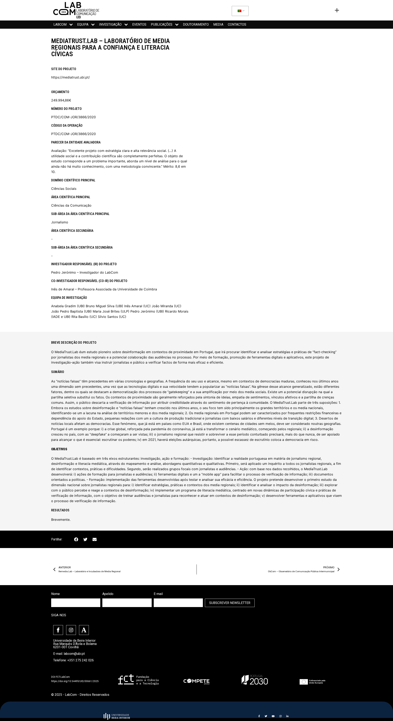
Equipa (82, 24)
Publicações (161, 24)
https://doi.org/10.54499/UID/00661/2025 (75, 681)
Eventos (139, 24)
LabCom (60, 24)
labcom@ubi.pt (74, 654)
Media (218, 24)
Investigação (110, 24)
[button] (76, 539)
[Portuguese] (239, 11)
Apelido (107, 594)
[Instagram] (71, 630)
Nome (55, 594)
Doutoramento (196, 24)
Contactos (237, 24)
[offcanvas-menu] (337, 10)
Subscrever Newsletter (229, 603)
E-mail (158, 594)
